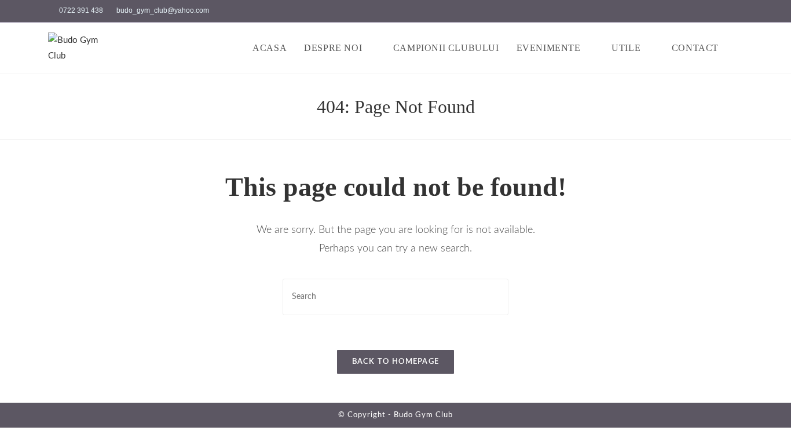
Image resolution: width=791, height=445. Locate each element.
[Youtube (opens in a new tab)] (738, 11)
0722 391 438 (81, 10)
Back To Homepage (396, 362)
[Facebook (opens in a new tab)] (713, 11)
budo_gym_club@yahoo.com (162, 10)
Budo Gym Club (423, 415)
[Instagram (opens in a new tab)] (726, 11)
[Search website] (739, 48)
